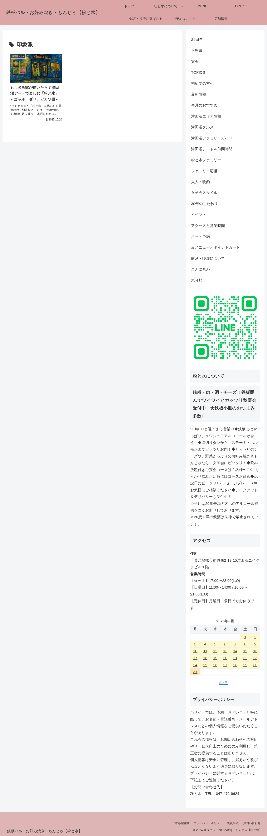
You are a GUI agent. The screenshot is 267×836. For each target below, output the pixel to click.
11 (205, 651)
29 (245, 665)
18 (205, 658)
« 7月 (223, 683)
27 (225, 665)
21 (235, 658)
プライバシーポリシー (208, 823)
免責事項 (233, 823)
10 (195, 651)
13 (225, 651)
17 (195, 658)
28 (235, 665)
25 (205, 665)
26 (215, 665)
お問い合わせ (252, 823)
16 (255, 651)
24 (195, 665)
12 (215, 651)
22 (245, 658)
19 (215, 658)
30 (255, 665)
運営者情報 (181, 823)
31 (195, 672)
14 (235, 651)
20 (225, 658)
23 (255, 658)
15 (245, 651)
